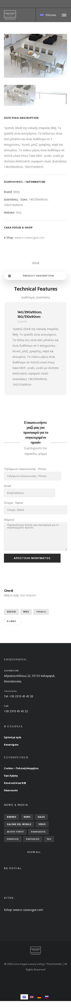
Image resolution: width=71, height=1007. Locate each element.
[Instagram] (67, 4)
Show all (34, 852)
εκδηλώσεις (38, 831)
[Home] (35, 951)
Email (7, 486)
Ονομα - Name (13, 503)
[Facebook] (64, 4)
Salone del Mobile (19, 824)
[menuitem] (24, 996)
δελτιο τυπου (15, 831)
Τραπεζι (41, 611)
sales (41, 817)
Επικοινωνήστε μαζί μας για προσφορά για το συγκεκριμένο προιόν (35, 432)
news (27, 817)
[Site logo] (10, 15)
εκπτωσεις (32, 839)
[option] (35, 56)
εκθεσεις (13, 839)
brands (11, 817)
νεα (49, 839)
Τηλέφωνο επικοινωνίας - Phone (25, 469)
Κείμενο (9, 519)
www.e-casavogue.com (29, 237)
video (42, 824)
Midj (18, 212)
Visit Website (28, 595)
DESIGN (11, 611)
